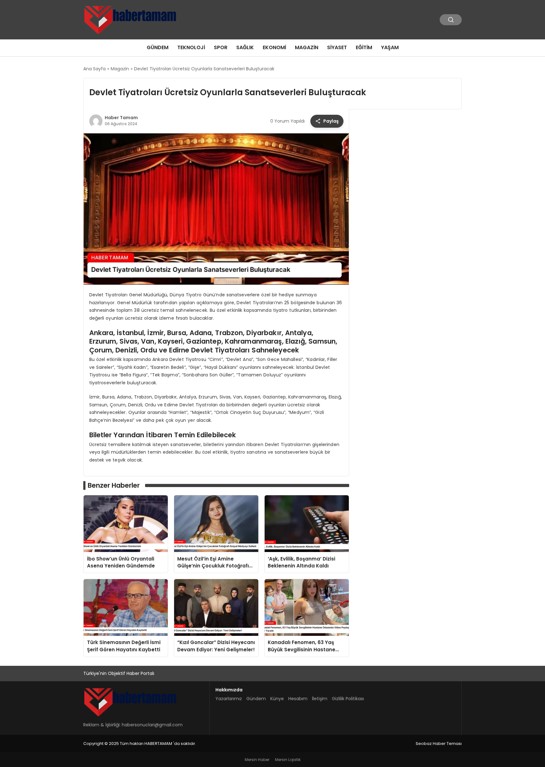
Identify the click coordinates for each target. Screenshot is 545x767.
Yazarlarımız (228, 698)
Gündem (157, 47)
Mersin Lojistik (288, 759)
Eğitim (364, 47)
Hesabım (298, 698)
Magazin (306, 47)
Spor (220, 47)
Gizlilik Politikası (348, 698)
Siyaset (337, 47)
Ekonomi (274, 47)
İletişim (319, 698)
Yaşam (390, 47)
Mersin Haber (257, 759)
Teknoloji (191, 47)
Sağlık (245, 47)
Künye (277, 698)
